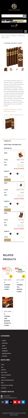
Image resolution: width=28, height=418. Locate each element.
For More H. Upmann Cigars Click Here (13, 115)
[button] (21, 48)
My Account (4, 372)
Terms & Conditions (6, 375)
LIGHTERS (4, 356)
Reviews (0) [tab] (8, 148)
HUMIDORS (5, 351)
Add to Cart (10, 276)
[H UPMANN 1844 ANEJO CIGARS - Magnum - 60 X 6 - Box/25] (21, 155)
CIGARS (7, 35)
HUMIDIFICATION (6, 353)
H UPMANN (13, 35)
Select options (23, 276)
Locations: (3, 388)
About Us (3, 377)
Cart (2, 367)
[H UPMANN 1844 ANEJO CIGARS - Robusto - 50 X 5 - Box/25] (21, 185)
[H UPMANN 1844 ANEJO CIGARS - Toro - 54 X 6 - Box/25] (21, 215)
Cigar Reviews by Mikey (7, 385)
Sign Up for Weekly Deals (7, 380)
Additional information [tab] (12, 144)
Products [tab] (7, 141)
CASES (3, 345)
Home (2, 35)
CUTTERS (4, 348)
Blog (2, 382)
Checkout (3, 369)
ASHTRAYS (5, 343)
